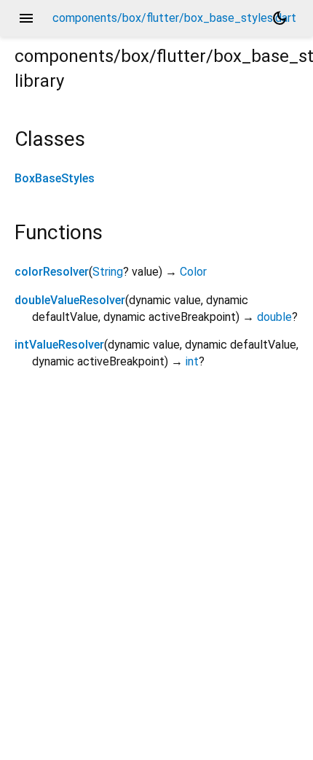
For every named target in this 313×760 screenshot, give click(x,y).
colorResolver (52, 272)
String (107, 272)
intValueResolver (59, 345)
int (192, 361)
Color (193, 272)
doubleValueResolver (70, 300)
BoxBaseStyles (55, 178)
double (274, 317)
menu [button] (26, 18)
